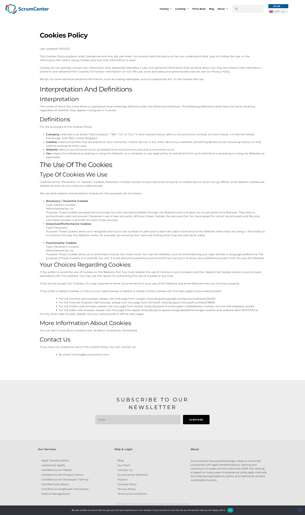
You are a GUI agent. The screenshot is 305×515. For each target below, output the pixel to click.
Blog (211, 8)
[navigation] (278, 12)
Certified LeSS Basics (55, 484)
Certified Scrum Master (56, 470)
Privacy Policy (127, 489)
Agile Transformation (55, 460)
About (221, 8)
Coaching (180, 8)
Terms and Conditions (132, 493)
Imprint (123, 479)
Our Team (124, 465)
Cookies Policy (127, 484)
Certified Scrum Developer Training (64, 479)
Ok (230, 510)
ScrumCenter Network (133, 474)
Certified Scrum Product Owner (62, 474)
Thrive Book (199, 8)
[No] (300, 510)
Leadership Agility (53, 465)
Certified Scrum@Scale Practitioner (65, 489)
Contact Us (125, 470)
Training (164, 8)
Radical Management (55, 493)
